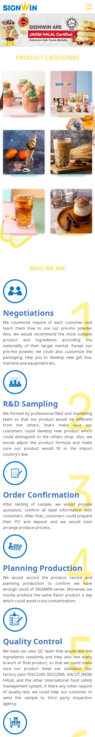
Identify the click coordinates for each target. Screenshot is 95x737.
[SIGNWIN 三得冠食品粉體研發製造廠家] (20, 7)
